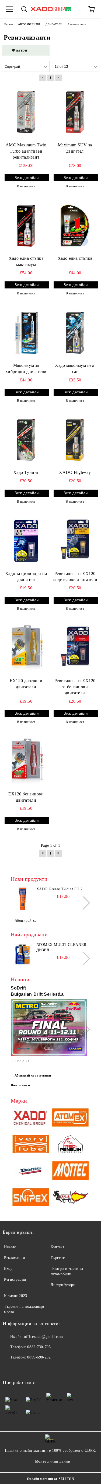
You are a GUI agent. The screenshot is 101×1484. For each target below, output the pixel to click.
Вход (8, 1269)
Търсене (58, 1258)
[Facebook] (9, 1368)
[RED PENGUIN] (70, 1145)
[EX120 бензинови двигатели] (26, 761)
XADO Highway (75, 472)
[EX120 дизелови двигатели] (26, 647)
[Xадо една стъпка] (75, 225)
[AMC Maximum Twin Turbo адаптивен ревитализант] (26, 112)
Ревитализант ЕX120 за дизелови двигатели (75, 576)
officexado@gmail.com (43, 1337)
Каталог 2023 (15, 1296)
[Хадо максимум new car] (75, 332)
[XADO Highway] (75, 439)
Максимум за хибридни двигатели (26, 368)
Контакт (58, 1247)
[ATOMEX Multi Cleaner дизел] (23, 954)
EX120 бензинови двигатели (26, 797)
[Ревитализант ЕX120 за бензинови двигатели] (75, 647)
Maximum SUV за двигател (75, 148)
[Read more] (49, 1028)
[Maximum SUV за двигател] (75, 112)
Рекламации (14, 1258)
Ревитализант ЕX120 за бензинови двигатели (75, 686)
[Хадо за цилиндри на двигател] (26, 540)
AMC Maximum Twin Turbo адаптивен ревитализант (26, 151)
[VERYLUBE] (30, 1145)
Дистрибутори (63, 1285)
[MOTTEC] (70, 1171)
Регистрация (15, 1279)
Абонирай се (26, 920)
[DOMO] (30, 1171)
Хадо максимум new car (75, 368)
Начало (10, 1247)
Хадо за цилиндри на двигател (26, 576)
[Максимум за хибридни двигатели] (26, 332)
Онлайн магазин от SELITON (50, 1479)
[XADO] (30, 1118)
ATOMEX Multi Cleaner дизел (61, 947)
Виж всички (20, 1085)
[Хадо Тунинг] (26, 439)
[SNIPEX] (30, 1198)
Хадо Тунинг (26, 472)
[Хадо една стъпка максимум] (26, 225)
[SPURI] (70, 1198)
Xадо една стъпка (75, 258)
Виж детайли (27, 178)
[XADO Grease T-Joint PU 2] (23, 898)
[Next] (83, 903)
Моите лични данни (53, 1461)
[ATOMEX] (70, 1118)
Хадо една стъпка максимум (26, 261)
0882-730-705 (39, 1347)
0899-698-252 (39, 1357)
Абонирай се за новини (33, 1075)
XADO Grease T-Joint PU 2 (59, 889)
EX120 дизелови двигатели (26, 683)
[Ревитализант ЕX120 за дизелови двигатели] (75, 540)
